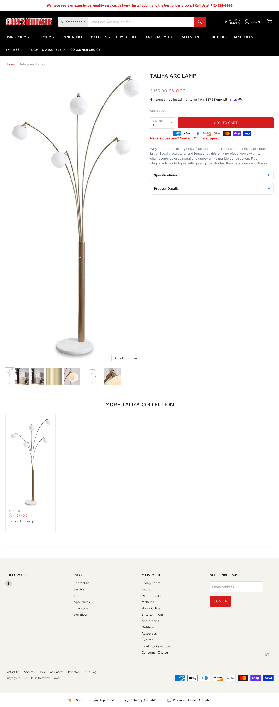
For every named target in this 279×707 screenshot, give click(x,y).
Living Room (16, 37)
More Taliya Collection (139, 404)
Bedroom (43, 37)
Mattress (99, 37)
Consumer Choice (85, 49)
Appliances (82, 602)
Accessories (192, 37)
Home (10, 64)
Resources (243, 37)
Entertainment (160, 37)
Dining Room (71, 37)
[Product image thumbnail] (22, 376)
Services (80, 589)
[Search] (200, 22)
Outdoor (220, 37)
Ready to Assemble (45, 49)
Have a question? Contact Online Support (184, 138)
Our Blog (80, 614)
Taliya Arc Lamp (21, 521)
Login (255, 22)
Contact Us (82, 583)
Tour (77, 595)
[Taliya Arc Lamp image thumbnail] (9, 376)
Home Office (127, 37)
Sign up (220, 601)
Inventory (81, 608)
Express (12, 49)
